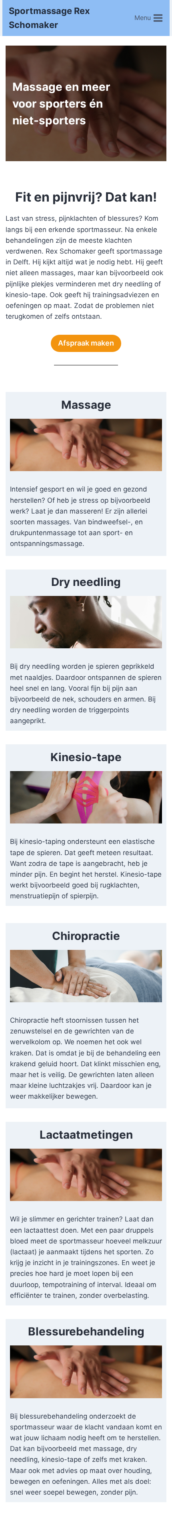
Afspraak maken (86, 343)
